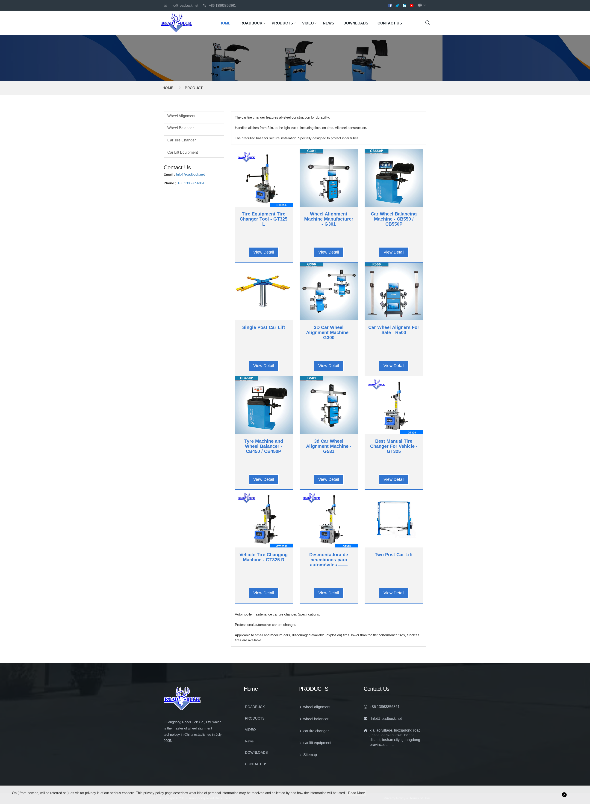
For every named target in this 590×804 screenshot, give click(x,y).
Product (194, 88)
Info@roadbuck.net (184, 5)
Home (224, 23)
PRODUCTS (282, 23)
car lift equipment (182, 152)
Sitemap (310, 755)
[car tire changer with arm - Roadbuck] (176, 22)
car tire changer (181, 140)
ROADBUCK (251, 23)
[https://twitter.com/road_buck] (397, 5)
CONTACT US (390, 23)
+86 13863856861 (190, 183)
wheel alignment (181, 116)
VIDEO (308, 23)
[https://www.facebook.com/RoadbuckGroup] (390, 5)
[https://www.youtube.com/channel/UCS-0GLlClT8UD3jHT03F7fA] (411, 5)
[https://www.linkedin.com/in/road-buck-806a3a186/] (404, 5)
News (328, 23)
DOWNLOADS (355, 23)
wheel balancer (180, 128)
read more (356, 793)
